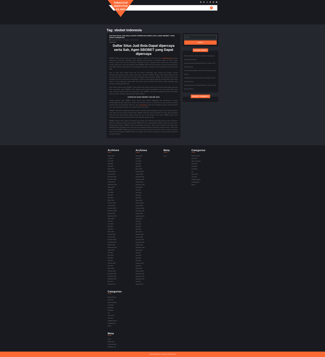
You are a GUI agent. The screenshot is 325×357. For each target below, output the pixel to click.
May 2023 (110, 258)
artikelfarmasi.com (167, 58)
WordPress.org (112, 347)
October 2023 (111, 244)
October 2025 (111, 182)
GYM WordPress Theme (157, 354)
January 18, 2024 (116, 40)
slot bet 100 (111, 315)
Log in (109, 339)
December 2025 (112, 176)
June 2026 (110, 161)
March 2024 (111, 231)
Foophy (127, 40)
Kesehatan (110, 307)
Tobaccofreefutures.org (121, 6)
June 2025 (110, 192)
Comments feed (112, 344)
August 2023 (111, 250)
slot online (110, 318)
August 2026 (111, 155)
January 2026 (111, 174)
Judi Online (111, 305)
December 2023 (112, 239)
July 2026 (110, 158)
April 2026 (110, 166)
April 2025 (110, 197)
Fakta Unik (110, 299)
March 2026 (111, 169)
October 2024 (111, 213)
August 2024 (111, 218)
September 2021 (112, 278)
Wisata (109, 326)
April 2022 (110, 265)
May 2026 (110, 163)
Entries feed (111, 341)
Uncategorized (111, 323)
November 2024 (112, 210)
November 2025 (112, 179)
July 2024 (110, 221)
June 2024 (110, 223)
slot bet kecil (143, 104)
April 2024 (110, 229)
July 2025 (110, 189)
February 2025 (112, 203)
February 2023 (112, 263)
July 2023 (110, 252)
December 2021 (112, 273)
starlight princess (112, 320)
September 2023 (112, 247)
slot (109, 313)
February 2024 (112, 234)
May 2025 (110, 195)
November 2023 (112, 242)
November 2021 (112, 276)
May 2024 (110, 226)
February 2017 (112, 284)
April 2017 (110, 281)
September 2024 (112, 216)
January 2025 (111, 205)
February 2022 (112, 271)
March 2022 (111, 268)
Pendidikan (111, 310)
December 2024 (112, 208)
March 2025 (111, 200)
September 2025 (112, 184)
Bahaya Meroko (112, 297)
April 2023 (110, 260)
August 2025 (111, 187)
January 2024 (111, 237)
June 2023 (110, 255)
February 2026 (112, 171)
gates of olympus (112, 302)
